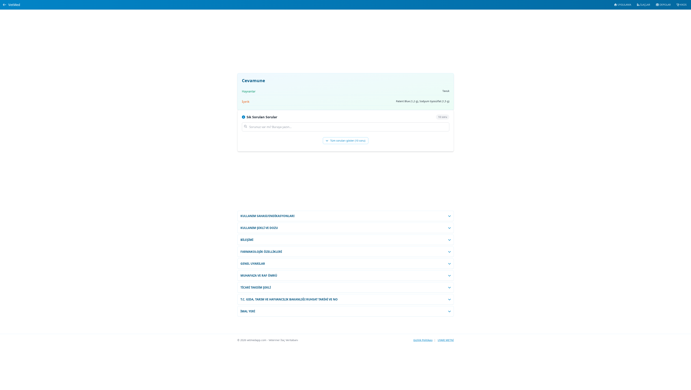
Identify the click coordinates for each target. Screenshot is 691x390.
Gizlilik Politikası (423, 340)
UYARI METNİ (446, 340)
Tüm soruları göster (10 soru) (347, 140)
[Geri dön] (4, 4)
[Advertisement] (345, 43)
